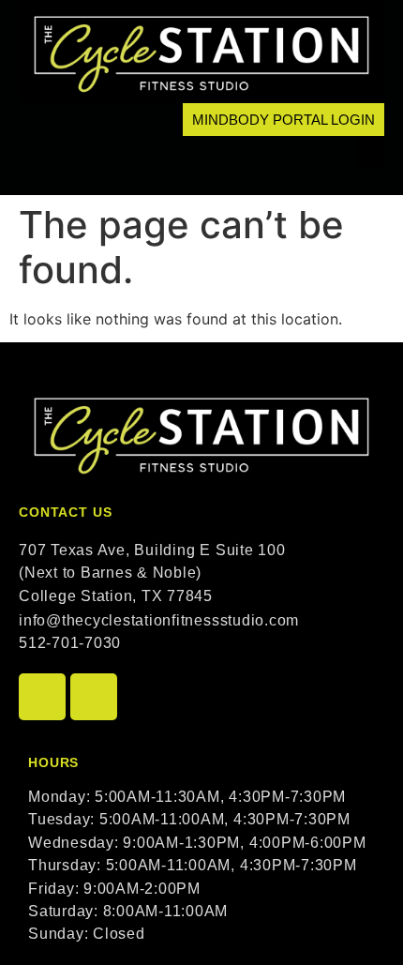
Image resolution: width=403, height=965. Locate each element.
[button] (371, 151)
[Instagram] (93, 696)
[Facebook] (42, 696)
